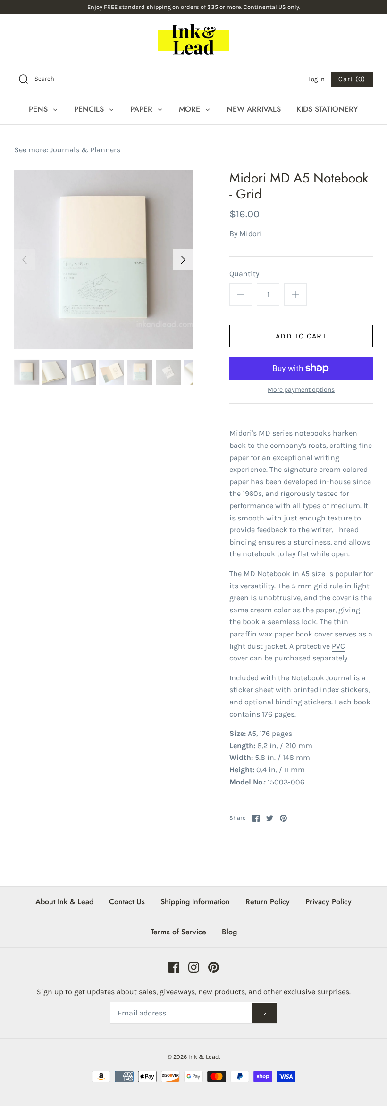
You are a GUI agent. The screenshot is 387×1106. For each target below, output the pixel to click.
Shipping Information (195, 901)
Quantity (244, 273)
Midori (250, 233)
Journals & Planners (85, 149)
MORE (190, 109)
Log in (316, 79)
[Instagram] (193, 967)
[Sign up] (264, 1013)
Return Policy (267, 901)
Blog (229, 931)
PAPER (142, 109)
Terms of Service (178, 931)
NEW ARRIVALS (254, 109)
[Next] (183, 259)
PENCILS (90, 109)
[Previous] (24, 259)
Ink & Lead (203, 1056)
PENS (39, 109)
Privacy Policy (328, 901)
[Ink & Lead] (193, 39)
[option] (104, 259)
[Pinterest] (213, 967)
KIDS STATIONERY (327, 109)
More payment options (301, 390)
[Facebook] (173, 967)
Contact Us (127, 901)
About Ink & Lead (64, 901)
